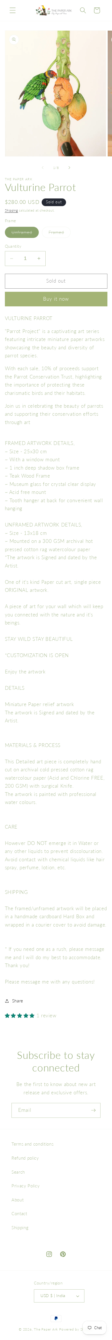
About (17, 1199)
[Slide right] (69, 167)
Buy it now (56, 299)
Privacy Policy (25, 1185)
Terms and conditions (32, 1143)
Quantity (13, 246)
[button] (13, 10)
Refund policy (25, 1157)
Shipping (11, 210)
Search (18, 1172)
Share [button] (17, 1000)
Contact (19, 1213)
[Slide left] (42, 167)
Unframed (25, 233)
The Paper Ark (46, 1329)
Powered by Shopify (76, 1329)
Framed (60, 233)
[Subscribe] (93, 1110)
